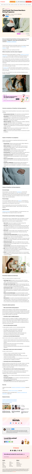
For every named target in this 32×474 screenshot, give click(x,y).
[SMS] (11, 441)
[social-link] (10, 450)
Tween (18, 4)
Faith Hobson (19, 14)
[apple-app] (18, 1)
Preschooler (12, 4)
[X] (4, 441)
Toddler (9, 4)
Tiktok (19, 423)
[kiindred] (2, 1)
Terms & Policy (14, 471)
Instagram (13, 423)
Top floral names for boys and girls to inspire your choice (25, 412)
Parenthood (21, 4)
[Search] (16, 2)
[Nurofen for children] (12, 2)
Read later (22, 33)
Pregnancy (4, 4)
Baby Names (29, 4)
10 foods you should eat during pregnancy (9, 399)
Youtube (16, 423)
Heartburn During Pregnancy (13, 390)
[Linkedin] (6, 441)
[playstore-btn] (19, 1)
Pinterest (21, 423)
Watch (26, 4)
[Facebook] (7, 441)
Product (24, 4)
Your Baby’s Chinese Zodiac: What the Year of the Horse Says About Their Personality (6, 412)
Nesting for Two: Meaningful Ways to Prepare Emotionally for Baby (16, 412)
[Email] (12, 441)
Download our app (22, 1)
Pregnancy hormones (6, 211)
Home (3, 8)
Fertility (2, 4)
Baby (7, 4)
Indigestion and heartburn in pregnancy (18, 387)
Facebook (10, 423)
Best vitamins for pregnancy (7, 402)
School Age (15, 4)
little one (19, 200)
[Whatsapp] (9, 441)
